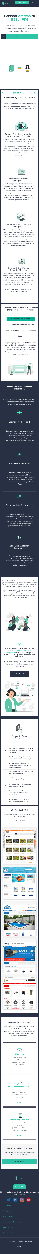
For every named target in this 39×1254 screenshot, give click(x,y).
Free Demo (22, 2)
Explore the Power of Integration (22, 37)
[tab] (21, 319)
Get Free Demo (22, 674)
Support (19, 1246)
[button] (32, 2)
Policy (19, 1249)
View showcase (19, 820)
